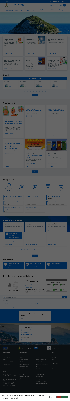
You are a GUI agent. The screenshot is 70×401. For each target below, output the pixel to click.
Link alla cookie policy (13, 398)
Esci (59, 397)
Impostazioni (53, 397)
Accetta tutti (64, 397)
